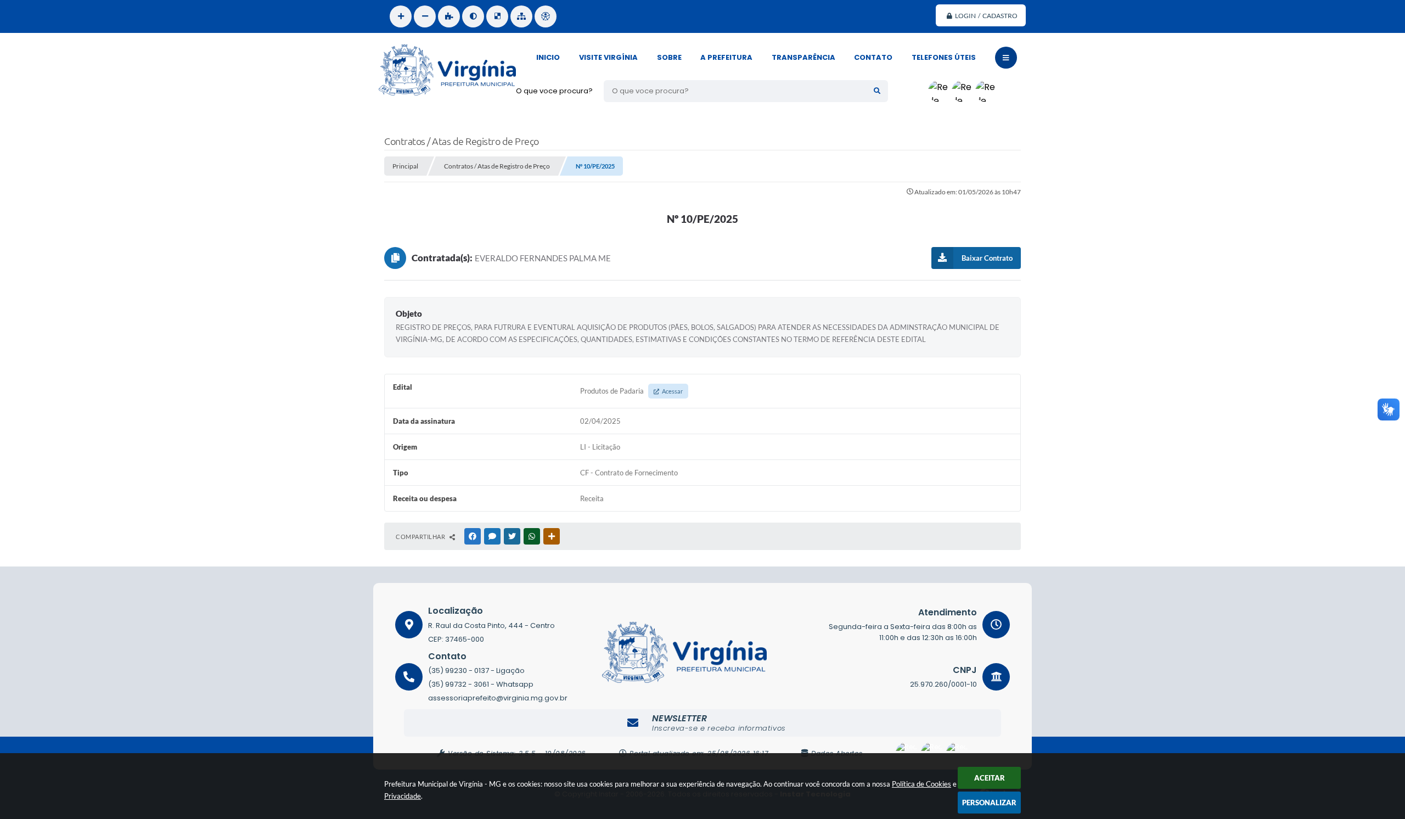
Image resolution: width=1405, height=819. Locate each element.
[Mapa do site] (521, 16)
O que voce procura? (554, 91)
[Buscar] (877, 91)
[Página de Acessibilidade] (546, 16)
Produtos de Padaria (631, 390)
